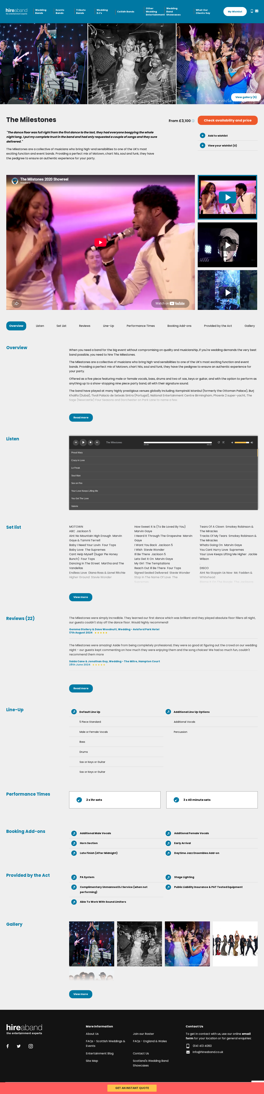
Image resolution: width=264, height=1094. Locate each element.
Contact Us (141, 1053)
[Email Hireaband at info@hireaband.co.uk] (256, 11)
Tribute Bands (81, 11)
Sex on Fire (76, 483)
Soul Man (76, 476)
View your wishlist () (222, 145)
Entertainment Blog (100, 1053)
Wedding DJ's (102, 11)
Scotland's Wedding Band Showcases (150, 1063)
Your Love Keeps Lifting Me (84, 491)
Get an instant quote (132, 1088)
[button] (76, 443)
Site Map (92, 1061)
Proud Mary (77, 453)
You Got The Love (80, 498)
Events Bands (60, 11)
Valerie (74, 506)
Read (81, 417)
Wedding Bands (40, 11)
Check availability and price (228, 120)
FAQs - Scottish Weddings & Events (105, 1043)
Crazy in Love (78, 460)
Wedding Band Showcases (173, 11)
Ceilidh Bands (125, 11)
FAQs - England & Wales (150, 1041)
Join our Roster (143, 1034)
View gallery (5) (246, 97)
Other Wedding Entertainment (155, 11)
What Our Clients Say (203, 11)
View (80, 597)
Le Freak (75, 468)
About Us (92, 1034)
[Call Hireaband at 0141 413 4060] (251, 11)
